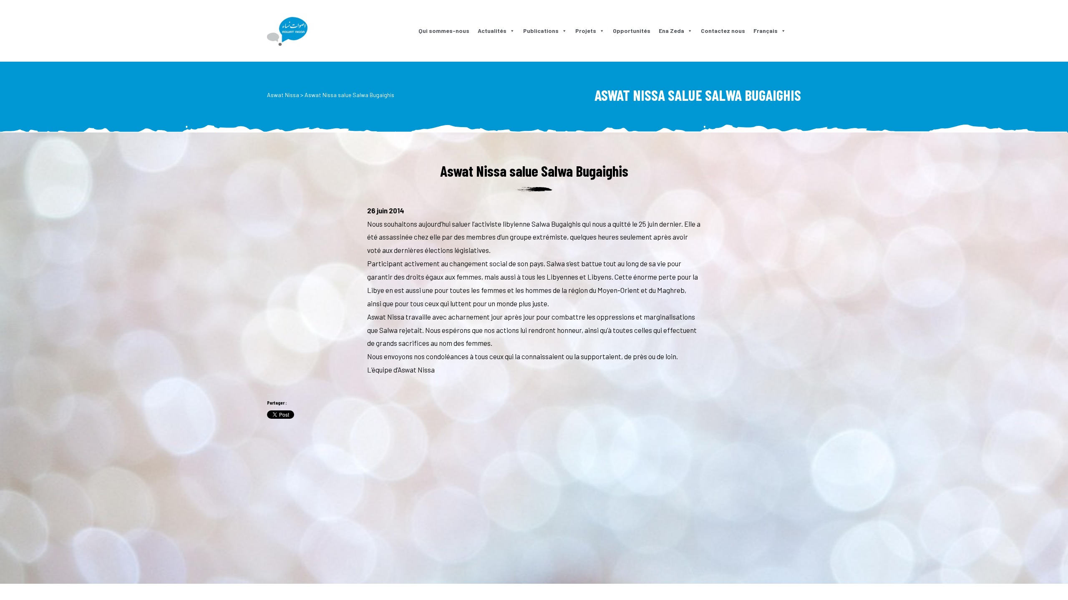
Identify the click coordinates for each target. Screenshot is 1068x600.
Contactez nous (723, 30)
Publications (541, 30)
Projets (585, 30)
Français (765, 30)
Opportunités (631, 30)
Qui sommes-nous (443, 30)
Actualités (492, 30)
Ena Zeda (671, 30)
